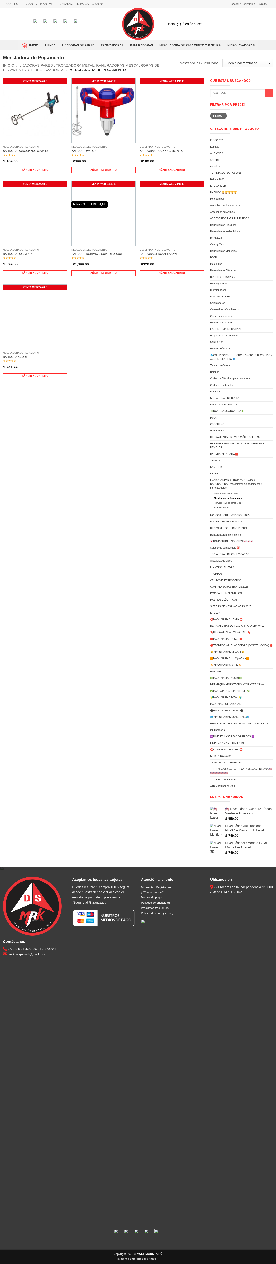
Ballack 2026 (217, 179)
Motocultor (216, 264)
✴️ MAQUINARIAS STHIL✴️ (225, 664)
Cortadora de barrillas (222, 385)
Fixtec (213, 417)
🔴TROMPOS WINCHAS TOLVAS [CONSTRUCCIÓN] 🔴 (241, 645)
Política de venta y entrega (158, 913)
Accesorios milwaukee (222, 212)
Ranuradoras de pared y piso (228, 503)
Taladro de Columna (221, 365)
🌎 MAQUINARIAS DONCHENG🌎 (229, 717)
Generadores (217, 430)
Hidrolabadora (218, 290)
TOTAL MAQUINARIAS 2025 (225, 172)
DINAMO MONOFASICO (223, 404)
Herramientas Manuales (223, 251)
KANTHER (216, 467)
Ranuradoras (141, 45)
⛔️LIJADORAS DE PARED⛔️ (226, 749)
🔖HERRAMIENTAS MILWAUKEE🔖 (230, 632)
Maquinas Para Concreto (224, 335)
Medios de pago (151, 897)
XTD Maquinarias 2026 (223, 786)
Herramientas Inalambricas (225, 231)
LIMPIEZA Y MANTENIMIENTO (227, 743)
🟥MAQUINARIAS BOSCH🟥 (226, 639)
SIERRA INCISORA (220, 756)
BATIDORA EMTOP (83, 150)
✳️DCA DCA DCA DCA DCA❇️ (227, 411)
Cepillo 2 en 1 (217, 342)
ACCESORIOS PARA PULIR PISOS (229, 218)
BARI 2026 (216, 237)
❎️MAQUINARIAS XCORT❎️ (226, 678)
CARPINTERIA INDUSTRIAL (225, 329)
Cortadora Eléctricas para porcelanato (231, 378)
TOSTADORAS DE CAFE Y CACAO (229, 554)
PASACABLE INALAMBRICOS (226, 593)
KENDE (214, 473)
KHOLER (215, 612)
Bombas (214, 372)
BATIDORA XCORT (15, 356)
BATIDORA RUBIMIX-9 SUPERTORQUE (97, 253)
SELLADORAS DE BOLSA (224, 398)
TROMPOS (216, 573)
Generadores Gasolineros (224, 309)
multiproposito (218, 730)
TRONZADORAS (112, 45)
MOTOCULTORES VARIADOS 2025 (230, 515)
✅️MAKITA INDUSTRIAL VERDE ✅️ (230, 691)
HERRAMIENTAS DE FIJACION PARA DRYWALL (237, 625)
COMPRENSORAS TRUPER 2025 (229, 586)
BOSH (213, 257)
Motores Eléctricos (220, 348)
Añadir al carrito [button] (35, 170)
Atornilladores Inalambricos (225, 205)
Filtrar (218, 115)
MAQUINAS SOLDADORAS (225, 703)
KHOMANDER (218, 185)
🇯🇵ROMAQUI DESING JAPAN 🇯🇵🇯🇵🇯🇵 (231, 541)
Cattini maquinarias (221, 316)
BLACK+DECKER (220, 296)
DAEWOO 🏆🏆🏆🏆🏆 (223, 192)
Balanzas (215, 391)
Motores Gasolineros (221, 322)
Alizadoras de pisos (221, 560)
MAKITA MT (216, 671)
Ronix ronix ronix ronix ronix (225, 534)
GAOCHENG (217, 424)
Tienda (50, 45)
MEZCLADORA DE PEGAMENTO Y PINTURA (190, 45)
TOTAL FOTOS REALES (223, 779)
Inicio (32, 45)
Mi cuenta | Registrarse (156, 887)
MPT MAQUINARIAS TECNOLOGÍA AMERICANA (237, 684)
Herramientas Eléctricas (223, 225)
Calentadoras (217, 303)
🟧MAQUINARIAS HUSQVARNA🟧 (229, 658)
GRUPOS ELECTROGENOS (225, 580)
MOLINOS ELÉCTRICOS (223, 599)
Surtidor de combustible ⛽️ (225, 547)
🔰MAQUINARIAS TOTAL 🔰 (226, 697)
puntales (215, 166)
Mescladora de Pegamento (228, 498)
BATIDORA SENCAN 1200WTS (159, 253)
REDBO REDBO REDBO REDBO (228, 528)
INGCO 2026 (217, 140)
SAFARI (214, 159)
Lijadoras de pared (78, 45)
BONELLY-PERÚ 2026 (222, 276)
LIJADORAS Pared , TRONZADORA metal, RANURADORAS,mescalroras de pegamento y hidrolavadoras (236, 484)
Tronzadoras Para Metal (226, 493)
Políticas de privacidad (155, 902)
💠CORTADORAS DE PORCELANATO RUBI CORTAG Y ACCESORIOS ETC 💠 (241, 357)
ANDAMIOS (216, 153)
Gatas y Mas (217, 244)
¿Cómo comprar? (152, 892)
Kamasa (214, 146)
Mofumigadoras (218, 283)
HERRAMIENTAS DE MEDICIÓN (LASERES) (235, 437)
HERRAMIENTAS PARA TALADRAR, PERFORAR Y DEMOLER (238, 445)
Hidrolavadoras (241, 45)
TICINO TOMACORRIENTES (226, 762)
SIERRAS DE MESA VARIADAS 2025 (230, 606)
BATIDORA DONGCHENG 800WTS (25, 150)
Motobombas (217, 198)
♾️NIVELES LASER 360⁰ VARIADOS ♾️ (232, 736)
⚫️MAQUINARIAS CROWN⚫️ (226, 710)
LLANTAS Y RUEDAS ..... (224, 567)
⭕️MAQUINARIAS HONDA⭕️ (226, 619)
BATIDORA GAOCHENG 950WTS (161, 150)
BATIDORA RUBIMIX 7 (17, 253)
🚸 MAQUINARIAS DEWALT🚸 (227, 652)
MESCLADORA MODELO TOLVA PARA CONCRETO (239, 723)
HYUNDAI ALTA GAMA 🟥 (224, 454)
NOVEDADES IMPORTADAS (226, 521)
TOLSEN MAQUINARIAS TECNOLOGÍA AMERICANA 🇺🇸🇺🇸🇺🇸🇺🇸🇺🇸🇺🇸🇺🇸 (241, 771)
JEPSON (215, 460)
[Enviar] (266, 24)
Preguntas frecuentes (155, 907)
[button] (242, 4)
